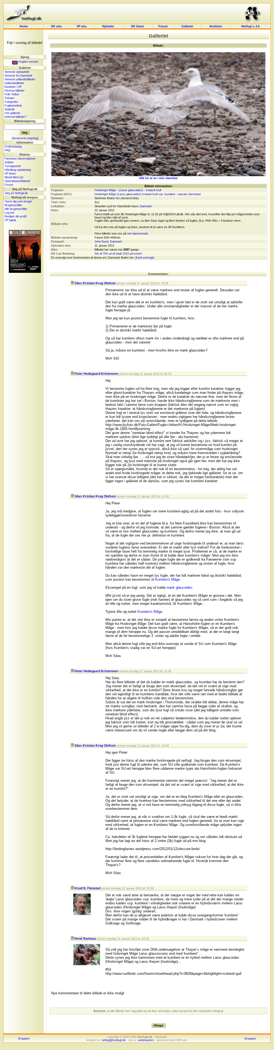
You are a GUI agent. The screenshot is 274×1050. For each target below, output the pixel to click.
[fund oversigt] (144, 257)
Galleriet (187, 26)
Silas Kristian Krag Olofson (95, 283)
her (118, 198)
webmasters (146, 1040)
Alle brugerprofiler (16, 208)
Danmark (146, 206)
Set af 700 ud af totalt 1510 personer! (118, 253)
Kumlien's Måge (167, 579)
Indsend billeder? (15, 116)
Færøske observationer (20, 158)
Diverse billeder (15, 90)
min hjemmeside (137, 233)
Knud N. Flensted (87, 888)
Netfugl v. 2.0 (250, 26)
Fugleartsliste (13, 105)
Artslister (215, 26)
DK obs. (56, 26)
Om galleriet (12, 113)
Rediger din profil (15, 216)
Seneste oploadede (17, 71)
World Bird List (14, 177)
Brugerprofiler (13, 205)
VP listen (10, 173)
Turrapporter (13, 166)
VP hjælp (10, 220)
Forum (163, 26)
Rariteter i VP (13, 86)
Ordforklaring (13, 146)
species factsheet (189, 194)
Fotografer (11, 101)
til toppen (24, 1038)
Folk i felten (12, 94)
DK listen (137, 26)
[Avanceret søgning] (25, 138)
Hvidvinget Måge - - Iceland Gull (127, 190)
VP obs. (82, 26)
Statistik (10, 109)
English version (28, 61)
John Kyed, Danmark (108, 241)
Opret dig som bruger (18, 201)
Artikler (9, 162)
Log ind (9, 212)
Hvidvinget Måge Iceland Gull (125, 194)
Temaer (9, 98)
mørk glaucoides (179, 588)
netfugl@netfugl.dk (114, 1040)
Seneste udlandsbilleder (20, 79)
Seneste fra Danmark (18, 75)
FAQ (7, 150)
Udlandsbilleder (14, 83)
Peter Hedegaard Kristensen (96, 374)
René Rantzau (85, 939)
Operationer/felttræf (17, 181)
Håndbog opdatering (18, 169)
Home (24, 26)
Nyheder (108, 26)
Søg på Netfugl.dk (16, 193)
